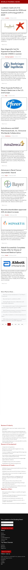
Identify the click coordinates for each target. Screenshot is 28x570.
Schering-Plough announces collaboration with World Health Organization (13, 302)
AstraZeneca (8, 136)
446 (22, 324)
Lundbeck (7, 18)
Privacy (2, 536)
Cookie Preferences (5, 537)
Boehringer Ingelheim (9, 56)
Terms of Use (4, 539)
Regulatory (3, 548)
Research (3, 546)
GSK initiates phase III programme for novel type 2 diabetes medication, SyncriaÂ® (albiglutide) (14, 320)
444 (15, 324)
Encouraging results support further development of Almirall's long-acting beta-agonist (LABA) (14, 306)
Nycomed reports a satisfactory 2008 (11, 298)
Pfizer (6, 95)
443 (12, 324)
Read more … (5, 44)
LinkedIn (3, 562)
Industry (3, 545)
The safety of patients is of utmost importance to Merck (14, 315)
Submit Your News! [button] (6, 551)
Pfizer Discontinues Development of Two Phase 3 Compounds (13, 295)
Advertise (3, 534)
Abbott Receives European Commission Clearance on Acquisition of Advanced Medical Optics (14, 311)
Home (2, 533)
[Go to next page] (24, 323)
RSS (2, 564)
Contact (3, 540)
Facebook (3, 559)
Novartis (7, 215)
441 (6, 324)
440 (3, 324)
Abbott (6, 255)
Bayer (6, 175)
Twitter (2, 561)
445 (19, 324)
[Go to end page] (26, 323)
